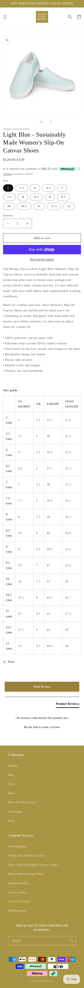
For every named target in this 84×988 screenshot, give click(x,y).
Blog (11, 820)
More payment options (42, 259)
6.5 (48, 187)
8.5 (36, 197)
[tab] (67, 705)
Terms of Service (19, 901)
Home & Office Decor (22, 802)
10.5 (24, 206)
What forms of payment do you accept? (33, 864)
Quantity (8, 215)
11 (39, 206)
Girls (11, 784)
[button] (5, 16)
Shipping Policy (18, 883)
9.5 (63, 197)
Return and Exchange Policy (26, 873)
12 (69, 206)
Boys (11, 793)
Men (11, 774)
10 (9, 206)
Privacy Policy (17, 892)
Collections (15, 811)
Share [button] (11, 661)
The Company (17, 846)
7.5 (9, 197)
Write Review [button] (42, 686)
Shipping (7, 174)
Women (13, 765)
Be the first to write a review (42, 727)
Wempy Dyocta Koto (45, 981)
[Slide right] (50, 121)
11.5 (54, 206)
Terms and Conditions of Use (26, 855)
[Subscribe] (71, 941)
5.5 (22, 187)
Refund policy (17, 910)
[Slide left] (33, 121)
